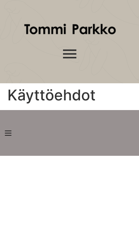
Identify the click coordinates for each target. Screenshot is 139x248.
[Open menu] (9, 133)
